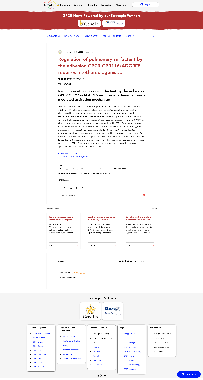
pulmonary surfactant (101, 174)
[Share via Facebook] (59, 188)
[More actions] (143, 51)
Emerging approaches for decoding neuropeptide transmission (61, 218)
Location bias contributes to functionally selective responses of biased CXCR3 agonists (101, 218)
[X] (101, 375)
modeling (74, 169)
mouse (86, 174)
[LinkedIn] (97, 375)
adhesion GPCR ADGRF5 (115, 169)
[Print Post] (82, 188)
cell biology (63, 169)
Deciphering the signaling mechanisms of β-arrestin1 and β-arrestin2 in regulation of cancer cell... (140, 218)
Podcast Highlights (112, 36)
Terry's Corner (91, 36)
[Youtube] (104, 375)
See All (154, 208)
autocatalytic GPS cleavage (70, 174)
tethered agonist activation (91, 169)
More (128, 36)
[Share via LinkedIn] (71, 188)
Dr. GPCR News (71, 36)
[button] (63, 5)
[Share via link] (76, 188)
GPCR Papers (64, 180)
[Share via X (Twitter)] (65, 188)
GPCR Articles (53, 36)
